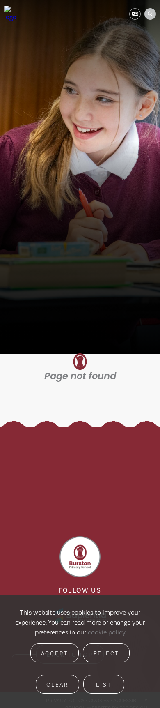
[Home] (11, 14)
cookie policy (107, 632)
